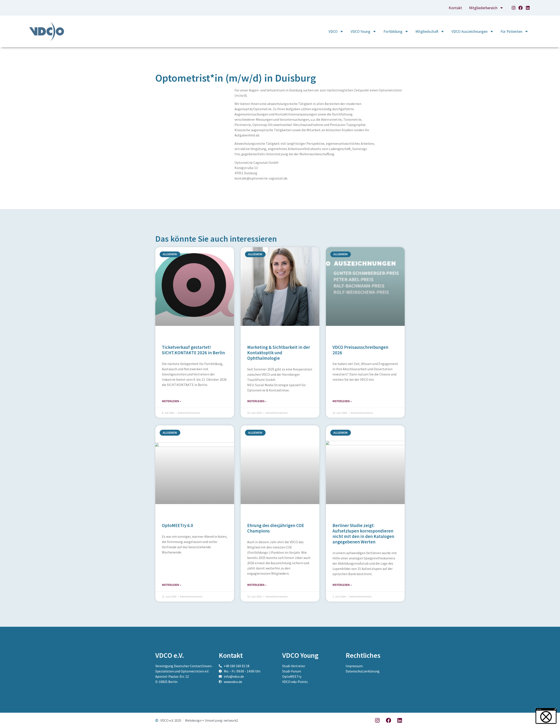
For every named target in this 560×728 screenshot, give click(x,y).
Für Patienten (511, 31)
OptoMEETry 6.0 (177, 525)
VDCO (333, 31)
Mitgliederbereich (483, 8)
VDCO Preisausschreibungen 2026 (360, 350)
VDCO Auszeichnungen (470, 31)
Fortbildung (392, 31)
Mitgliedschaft (426, 31)
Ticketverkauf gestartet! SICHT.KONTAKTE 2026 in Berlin (193, 350)
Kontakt (455, 8)
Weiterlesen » (171, 401)
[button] (9, 718)
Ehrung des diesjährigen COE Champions (275, 528)
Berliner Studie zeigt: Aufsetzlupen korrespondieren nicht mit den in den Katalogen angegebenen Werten (363, 534)
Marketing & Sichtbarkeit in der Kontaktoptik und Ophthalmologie (278, 352)
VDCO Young (360, 31)
